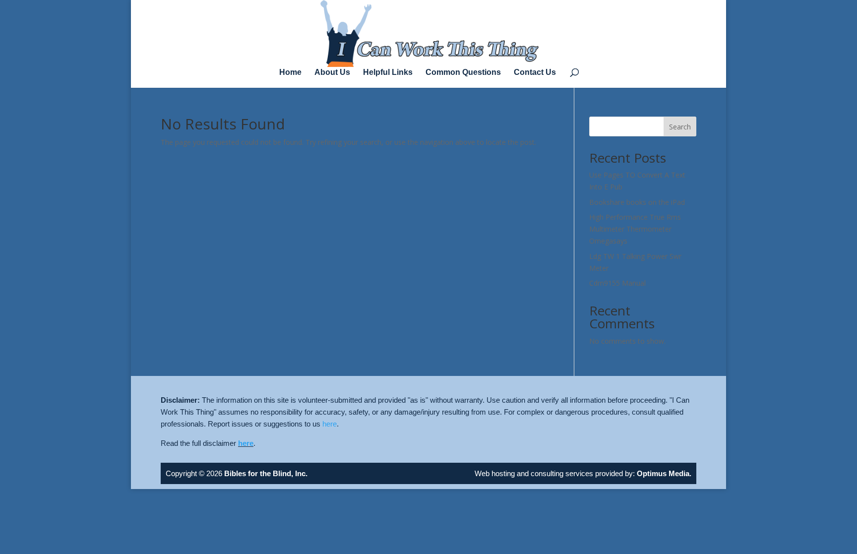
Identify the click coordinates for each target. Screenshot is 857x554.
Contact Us (535, 72)
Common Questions (463, 72)
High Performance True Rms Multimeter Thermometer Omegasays (635, 229)
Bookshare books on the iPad (637, 202)
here (329, 424)
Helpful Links (388, 72)
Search (680, 126)
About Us (332, 72)
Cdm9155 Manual (617, 283)
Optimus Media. (663, 473)
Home (290, 72)
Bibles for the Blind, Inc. (265, 473)
